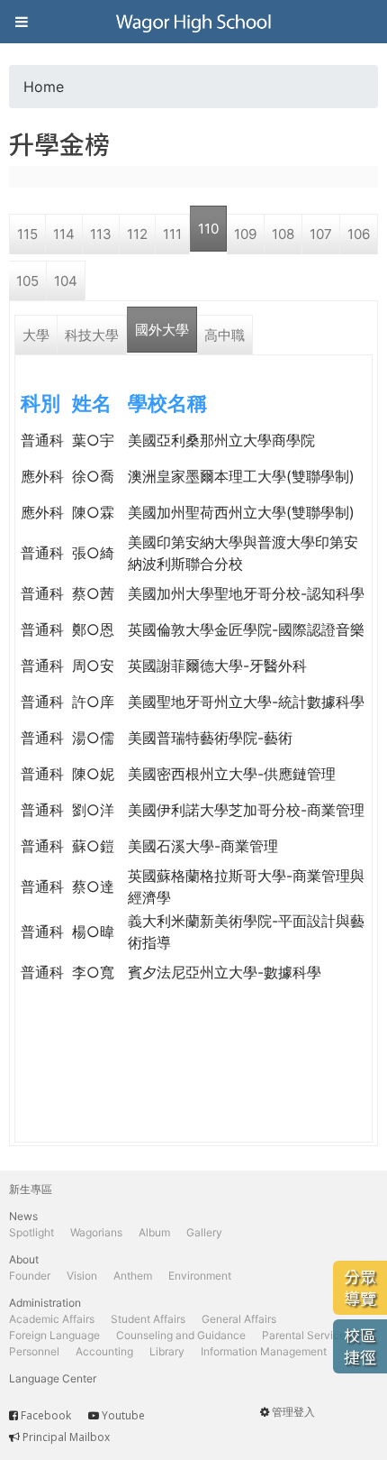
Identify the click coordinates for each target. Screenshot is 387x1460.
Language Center (52, 1378)
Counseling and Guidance (181, 1335)
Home (43, 87)
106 (358, 234)
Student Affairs (148, 1319)
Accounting (104, 1351)
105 (27, 280)
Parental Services (306, 1335)
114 (64, 234)
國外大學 (162, 329)
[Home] (193, 21)
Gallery (204, 1232)
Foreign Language (54, 1335)
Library (166, 1351)
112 (137, 234)
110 (208, 228)
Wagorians (96, 1232)
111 (172, 234)
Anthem (132, 1275)
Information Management (264, 1351)
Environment (199, 1275)
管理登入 (293, 1412)
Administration (45, 1302)
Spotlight (31, 1232)
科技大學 (92, 335)
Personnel (34, 1351)
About (24, 1259)
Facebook (46, 1415)
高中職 (224, 335)
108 (283, 234)
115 (27, 234)
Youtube (123, 1415)
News (23, 1216)
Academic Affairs (51, 1319)
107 (321, 234)
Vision (82, 1275)
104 (65, 280)
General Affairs (239, 1319)
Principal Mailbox (66, 1437)
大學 (36, 335)
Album (154, 1232)
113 (101, 234)
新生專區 (30, 1189)
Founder (29, 1275)
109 (245, 234)
